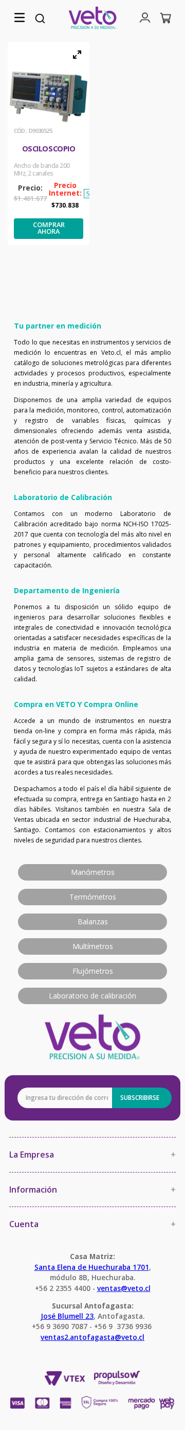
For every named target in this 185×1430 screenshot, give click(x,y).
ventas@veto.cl (124, 1288)
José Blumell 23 (67, 1316)
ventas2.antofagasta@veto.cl (92, 1337)
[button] (19, 18)
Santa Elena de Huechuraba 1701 (91, 1267)
